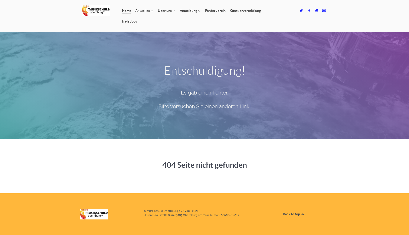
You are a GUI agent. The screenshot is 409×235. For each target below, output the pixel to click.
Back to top (292, 214)
